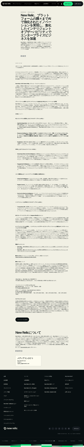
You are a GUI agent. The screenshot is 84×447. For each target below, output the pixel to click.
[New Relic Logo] (6, 4)
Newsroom (23, 12)
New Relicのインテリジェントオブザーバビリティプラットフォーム (34, 77)
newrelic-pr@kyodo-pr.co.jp (25, 291)
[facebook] (68, 428)
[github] (56, 428)
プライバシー (23, 440)
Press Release (31, 12)
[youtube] (49, 428)
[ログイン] (61, 4)
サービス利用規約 (5, 440)
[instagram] (62, 428)
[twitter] (52, 428)
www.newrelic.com (24, 347)
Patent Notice (72, 440)
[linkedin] (59, 428)
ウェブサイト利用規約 (33, 440)
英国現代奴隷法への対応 (62, 440)
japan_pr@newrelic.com (24, 287)
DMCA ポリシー (14, 440)
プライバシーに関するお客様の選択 (46, 440)
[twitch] (65, 428)
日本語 (81, 440)
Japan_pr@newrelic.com (23, 363)
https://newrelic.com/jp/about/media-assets (25, 257)
